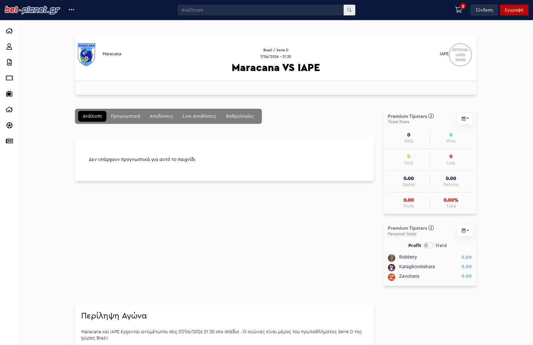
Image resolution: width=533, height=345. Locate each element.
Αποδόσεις (161, 116)
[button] (72, 10)
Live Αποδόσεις (200, 116)
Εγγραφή (514, 10)
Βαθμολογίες (240, 116)
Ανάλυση (92, 116)
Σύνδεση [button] (484, 10)
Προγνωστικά (125, 116)
